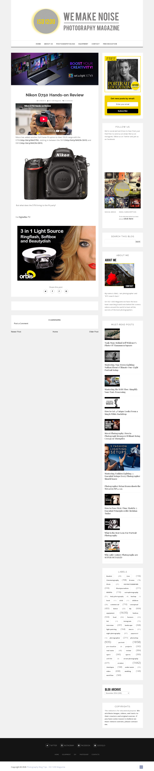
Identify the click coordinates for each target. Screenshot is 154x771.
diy (130, 609)
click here (128, 219)
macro (131, 629)
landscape (128, 625)
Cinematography (112, 580)
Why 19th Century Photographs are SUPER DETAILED (121, 556)
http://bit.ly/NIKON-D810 (31, 143)
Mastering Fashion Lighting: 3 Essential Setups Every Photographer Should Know (122, 476)
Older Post (93, 331)
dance (115, 609)
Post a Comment (21, 323)
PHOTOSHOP (84, 754)
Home (55, 331)
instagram (127, 621)
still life (109, 659)
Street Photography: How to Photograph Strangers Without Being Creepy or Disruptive (122, 436)
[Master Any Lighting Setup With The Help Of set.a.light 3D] (54, 69)
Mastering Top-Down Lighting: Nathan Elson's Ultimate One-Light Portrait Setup (121, 367)
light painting (111, 629)
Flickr (108, 584)
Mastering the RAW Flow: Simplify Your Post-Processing (121, 390)
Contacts (95, 754)
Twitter (53, 746)
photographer (115, 638)
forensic (130, 617)
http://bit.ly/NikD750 (29, 140)
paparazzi (134, 633)
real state (110, 651)
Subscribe (123, 111)
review (128, 651)
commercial (114, 605)
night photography (113, 633)
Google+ (101, 746)
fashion (135, 613)
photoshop (134, 638)
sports (128, 655)
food (114, 617)
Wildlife (109, 592)
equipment (110, 613)
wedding (128, 671)
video (108, 671)
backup (133, 596)
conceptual (134, 605)
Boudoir (109, 576)
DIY (75, 754)
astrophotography (131, 592)
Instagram (69, 746)
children (135, 600)
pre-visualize (111, 646)
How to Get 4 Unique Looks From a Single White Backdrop (121, 412)
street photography (131, 659)
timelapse (110, 667)
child (121, 600)
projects (128, 646)
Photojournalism (122, 588)
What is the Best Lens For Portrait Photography (121, 534)
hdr (107, 621)
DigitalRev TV (24, 217)
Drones (131, 580)
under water (129, 667)
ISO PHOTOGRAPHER (131, 584)
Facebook (85, 746)
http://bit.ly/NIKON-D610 (76, 140)
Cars (128, 576)
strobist (121, 663)
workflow (109, 675)
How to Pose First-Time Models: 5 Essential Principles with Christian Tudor (121, 511)
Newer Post (16, 331)
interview (109, 625)
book (108, 600)
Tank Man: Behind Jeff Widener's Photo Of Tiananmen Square (120, 344)
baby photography (117, 596)
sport (108, 655)
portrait (121, 642)
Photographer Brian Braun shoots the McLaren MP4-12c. (123, 487)
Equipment (66, 754)
